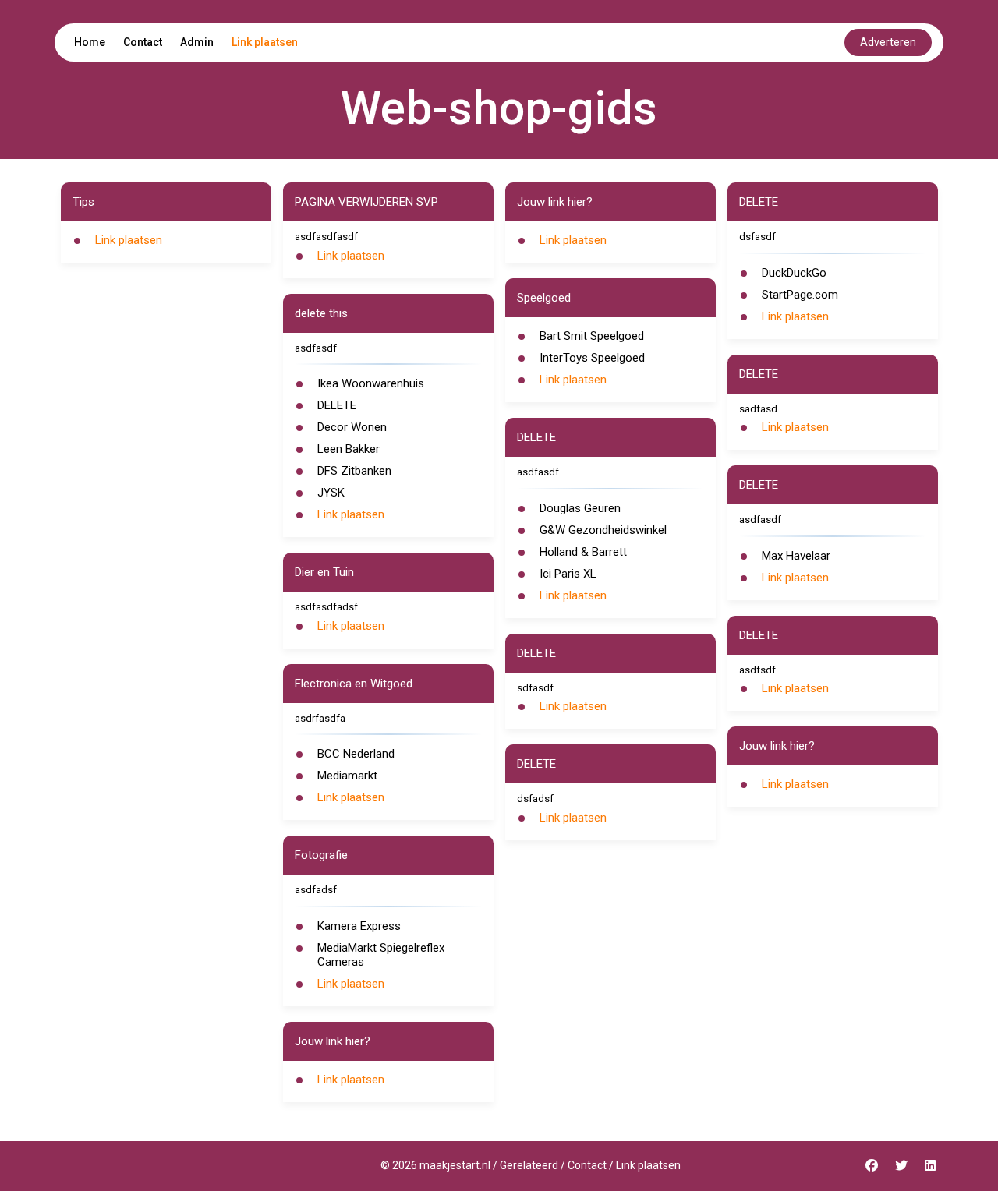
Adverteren (888, 42)
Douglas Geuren (580, 508)
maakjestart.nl (454, 1165)
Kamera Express (359, 926)
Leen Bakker (348, 449)
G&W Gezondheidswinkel (603, 530)
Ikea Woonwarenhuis (370, 383)
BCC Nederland (356, 754)
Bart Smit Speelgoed (592, 336)
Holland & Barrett (583, 552)
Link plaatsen (265, 42)
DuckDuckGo (794, 273)
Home (89, 42)
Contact (142, 42)
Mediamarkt (347, 776)
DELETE (336, 405)
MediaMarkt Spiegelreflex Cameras (380, 955)
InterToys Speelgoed (592, 358)
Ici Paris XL (568, 574)
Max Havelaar (796, 556)
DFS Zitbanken (354, 471)
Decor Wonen (352, 427)
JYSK (331, 493)
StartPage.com (800, 295)
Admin (197, 42)
